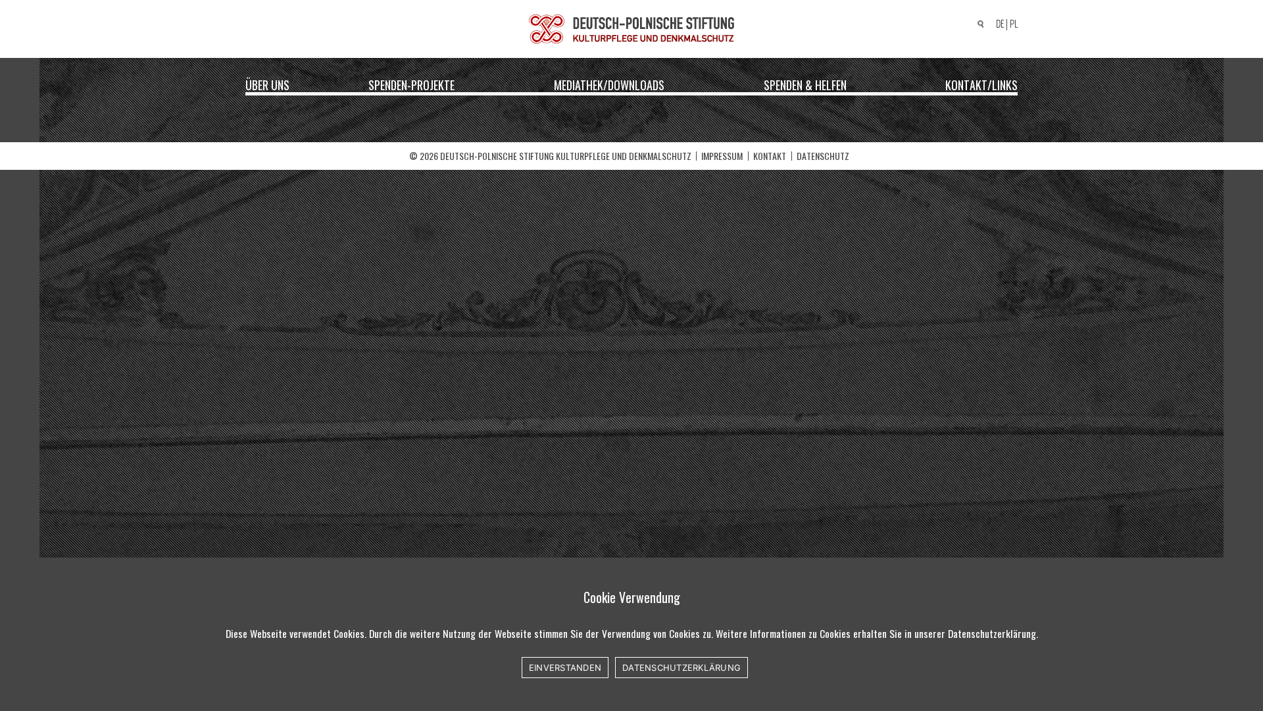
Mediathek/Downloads (609, 84)
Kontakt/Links (981, 84)
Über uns (267, 84)
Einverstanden (565, 667)
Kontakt (769, 156)
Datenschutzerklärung (681, 667)
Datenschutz (823, 156)
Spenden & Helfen (805, 84)
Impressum (722, 156)
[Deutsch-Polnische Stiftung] (631, 29)
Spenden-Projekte (411, 84)
